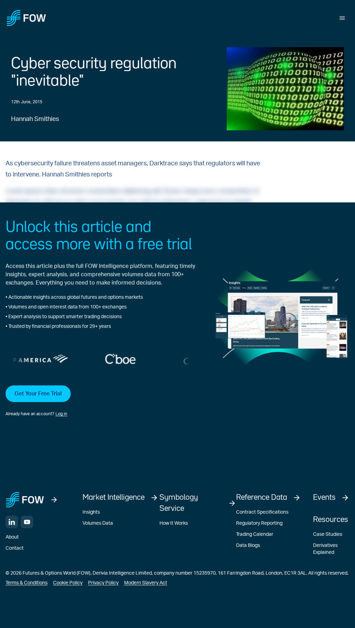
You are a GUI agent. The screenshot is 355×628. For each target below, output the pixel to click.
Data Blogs (248, 545)
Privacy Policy (103, 583)
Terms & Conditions (26, 583)
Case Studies (327, 534)
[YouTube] (27, 522)
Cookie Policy (68, 583)
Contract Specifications (262, 512)
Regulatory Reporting (259, 523)
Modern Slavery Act (145, 583)
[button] (100, 401)
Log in (61, 414)
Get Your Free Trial (38, 393)
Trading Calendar (254, 534)
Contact (15, 548)
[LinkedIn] (12, 522)
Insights (91, 512)
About (12, 537)
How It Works (173, 523)
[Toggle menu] (342, 18)
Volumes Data (98, 523)
